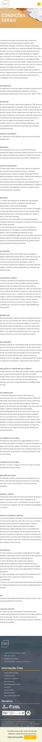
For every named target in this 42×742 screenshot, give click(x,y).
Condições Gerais (9, 676)
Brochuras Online (9, 693)
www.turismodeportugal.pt (26, 726)
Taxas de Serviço (9, 681)
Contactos (7, 687)
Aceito (30, 737)
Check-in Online (9, 690)
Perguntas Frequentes (11, 678)
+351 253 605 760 (9, 661)
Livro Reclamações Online (12, 684)
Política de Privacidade (11, 673)
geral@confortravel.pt (11, 658)
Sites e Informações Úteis (12, 696)
